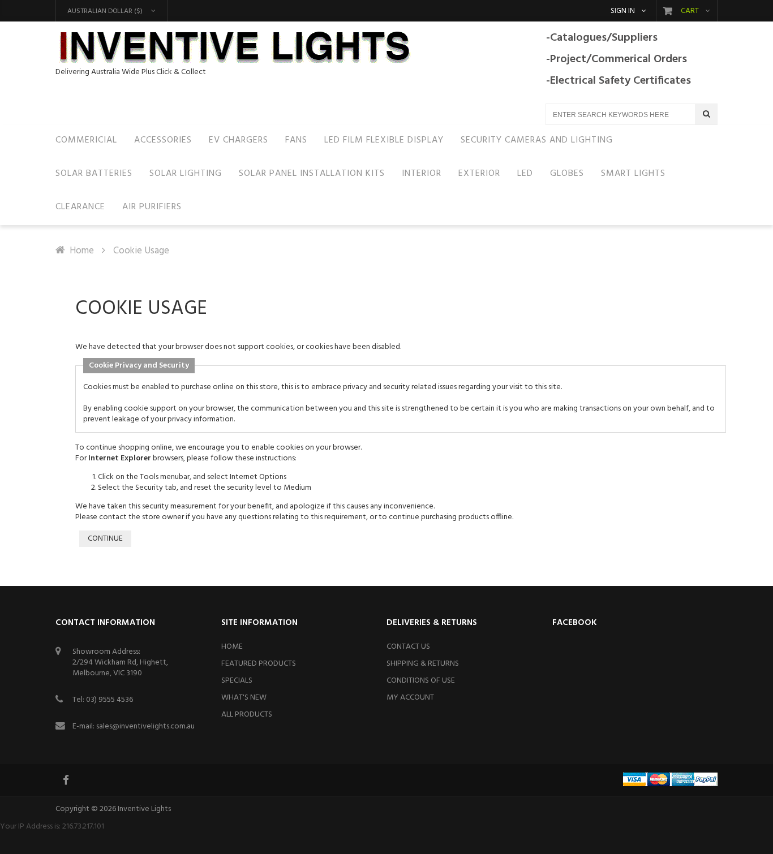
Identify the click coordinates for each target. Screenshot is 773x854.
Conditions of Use (420, 680)
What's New (244, 697)
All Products (246, 714)
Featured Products (258, 663)
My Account (410, 697)
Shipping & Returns (422, 663)
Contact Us (408, 646)
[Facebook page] (66, 780)
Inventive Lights (144, 809)
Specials (236, 680)
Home (82, 250)
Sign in (623, 11)
